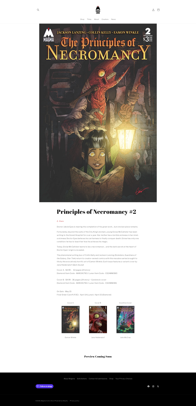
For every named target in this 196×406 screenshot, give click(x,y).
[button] (38, 9)
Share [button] (61, 221)
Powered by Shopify (61, 401)
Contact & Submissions (98, 379)
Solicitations (82, 379)
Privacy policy (74, 401)
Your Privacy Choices (123, 379)
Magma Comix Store (47, 401)
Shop (111, 379)
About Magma (69, 379)
